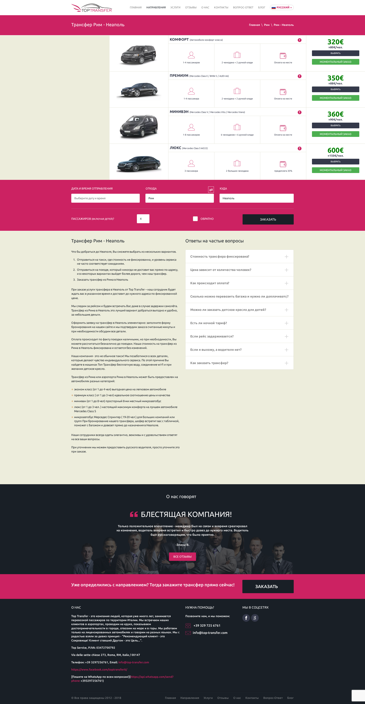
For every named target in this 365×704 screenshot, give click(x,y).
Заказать (268, 219)
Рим (267, 24)
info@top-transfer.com (133, 662)
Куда (223, 188)
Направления (156, 7)
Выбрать (335, 53)
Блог (261, 7)
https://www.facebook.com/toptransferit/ (99, 669)
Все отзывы (182, 556)
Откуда (151, 188)
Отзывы (191, 7)
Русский (284, 7)
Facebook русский (246, 618)
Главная (136, 7)
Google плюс (255, 618)
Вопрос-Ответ (243, 7)
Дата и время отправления (92, 188)
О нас (205, 7)
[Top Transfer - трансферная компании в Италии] (91, 7)
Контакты (221, 7)
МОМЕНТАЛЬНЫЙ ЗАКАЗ (335, 61)
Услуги (175, 7)
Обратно (207, 218)
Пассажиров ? (92, 218)
